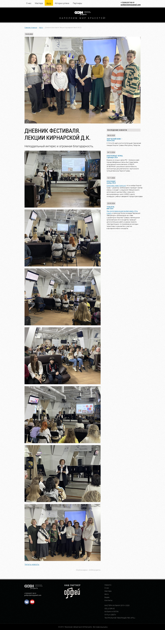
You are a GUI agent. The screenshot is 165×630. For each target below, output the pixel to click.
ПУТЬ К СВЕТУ (110, 614)
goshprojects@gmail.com (131, 4)
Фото (41, 27)
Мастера (39, 3)
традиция (122, 185)
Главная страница (31, 27)
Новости (107, 585)
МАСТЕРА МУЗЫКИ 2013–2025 (116, 605)
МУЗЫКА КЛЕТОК (111, 611)
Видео (106, 597)
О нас (28, 3)
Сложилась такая (113, 185)
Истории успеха (62, 3)
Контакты (108, 600)
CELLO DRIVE (109, 608)
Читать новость (32, 564)
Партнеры (77, 3)
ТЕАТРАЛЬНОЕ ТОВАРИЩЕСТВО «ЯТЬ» (119, 618)
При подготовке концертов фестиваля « (121, 211)
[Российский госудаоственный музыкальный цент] (72, 597)
